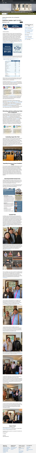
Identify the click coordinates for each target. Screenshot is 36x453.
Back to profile (4, 18)
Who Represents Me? (14, 447)
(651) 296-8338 (21, 448)
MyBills (28, 448)
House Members (13, 448)
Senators (12, 449)
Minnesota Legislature (8, 0)
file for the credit (8, 41)
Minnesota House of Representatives (13, 12)
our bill (11, 145)
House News (28, 446)
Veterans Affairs (15, 101)
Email (19, 449)
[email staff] (32, 13)
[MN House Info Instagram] (30, 13)
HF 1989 (8, 116)
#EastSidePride (7, 225)
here (13, 42)
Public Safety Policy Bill (11, 95)
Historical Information (6, 447)
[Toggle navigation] (3, 3)
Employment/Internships (6, 448)
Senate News (28, 447)
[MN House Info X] (29, 13)
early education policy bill (12, 104)
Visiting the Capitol (5, 449)
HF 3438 (17, 118)
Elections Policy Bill (13, 81)
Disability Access (5, 450)
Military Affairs (9, 101)
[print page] (33, 13)
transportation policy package (7, 106)
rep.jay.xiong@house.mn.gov (7, 428)
